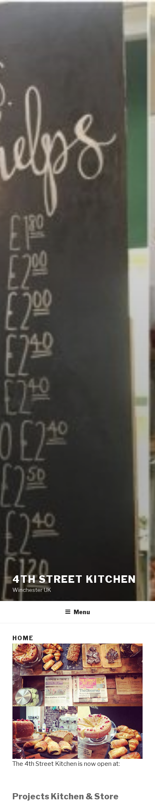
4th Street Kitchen (74, 579)
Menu (82, 611)
